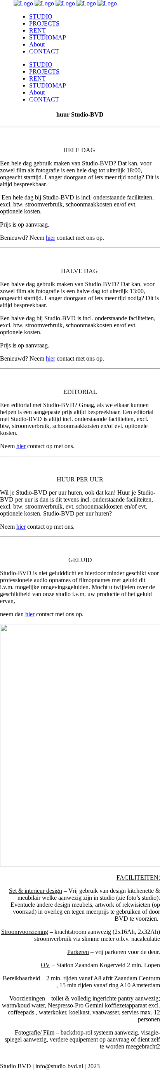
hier (21, 446)
